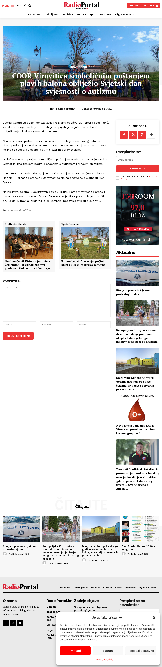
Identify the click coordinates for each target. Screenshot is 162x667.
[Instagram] (13, 623)
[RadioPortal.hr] (81, 5)
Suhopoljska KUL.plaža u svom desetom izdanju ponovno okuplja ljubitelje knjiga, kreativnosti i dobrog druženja (136, 335)
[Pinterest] (142, 135)
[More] (151, 135)
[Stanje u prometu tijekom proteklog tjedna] (137, 273)
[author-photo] (5, 554)
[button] (154, 618)
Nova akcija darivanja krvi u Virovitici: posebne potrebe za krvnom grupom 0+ (136, 429)
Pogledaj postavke (140, 651)
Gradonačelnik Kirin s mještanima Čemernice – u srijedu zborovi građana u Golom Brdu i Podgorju (27, 265)
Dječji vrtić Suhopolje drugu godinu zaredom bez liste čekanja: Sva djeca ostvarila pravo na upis (135, 383)
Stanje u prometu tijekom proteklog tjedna (133, 292)
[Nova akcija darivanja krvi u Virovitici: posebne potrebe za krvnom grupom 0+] (137, 408)
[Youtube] (20, 623)
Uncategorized (81, 67)
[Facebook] (124, 135)
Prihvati (75, 651)
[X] (133, 135)
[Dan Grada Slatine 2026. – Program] (140, 529)
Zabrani (108, 651)
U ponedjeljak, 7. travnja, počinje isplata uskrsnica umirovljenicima (83, 263)
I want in (136, 168)
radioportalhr (65, 108)
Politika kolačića (104, 659)
